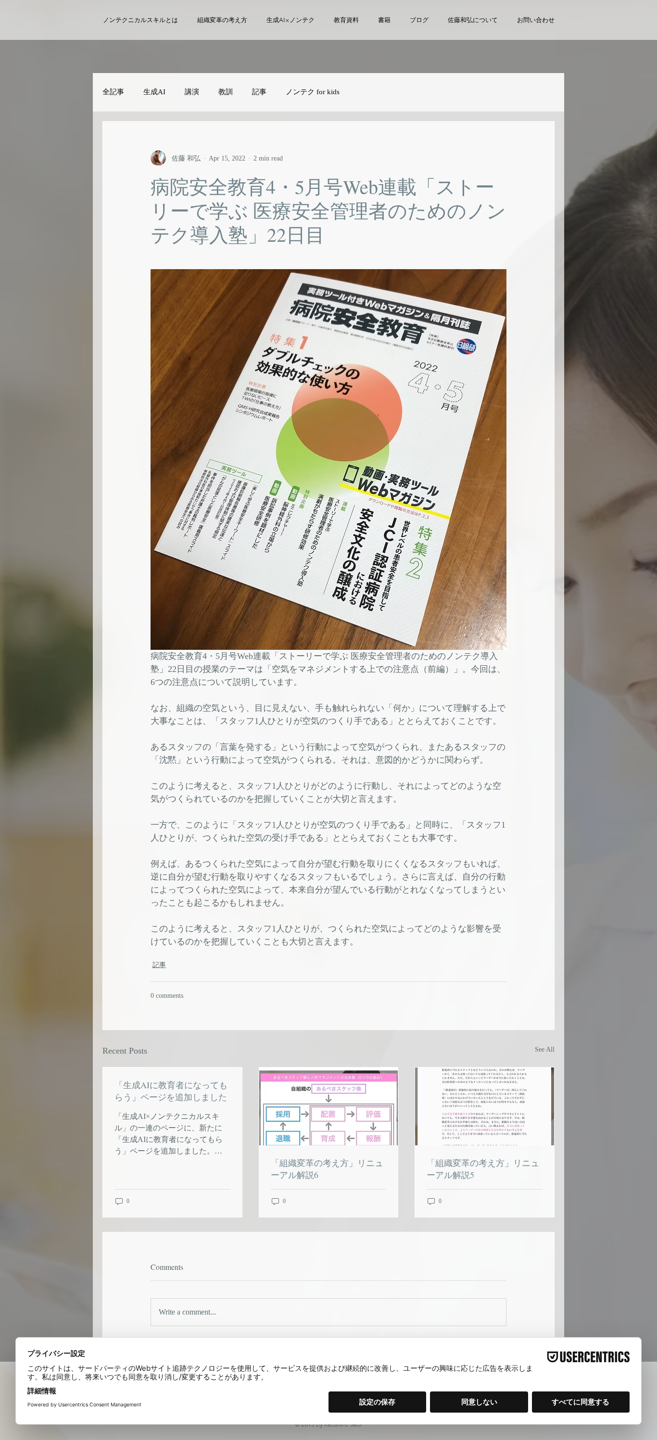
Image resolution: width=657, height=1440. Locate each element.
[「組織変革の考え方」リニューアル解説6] (328, 1106)
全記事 (113, 92)
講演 (192, 92)
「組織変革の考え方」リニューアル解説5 (483, 1168)
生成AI (154, 92)
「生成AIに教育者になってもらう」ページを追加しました (170, 1091)
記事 (259, 92)
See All (545, 1049)
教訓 (225, 92)
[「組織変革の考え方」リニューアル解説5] (484, 1106)
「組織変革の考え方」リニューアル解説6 (327, 1168)
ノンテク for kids (313, 92)
